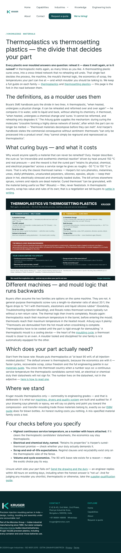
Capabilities (42, 7)
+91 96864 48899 (57, 517)
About (27, 16)
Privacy (69, 547)
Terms (76, 547)
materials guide (15, 367)
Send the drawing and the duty (69, 469)
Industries (60, 7)
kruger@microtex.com (59, 522)
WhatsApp (72, 517)
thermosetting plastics (77, 84)
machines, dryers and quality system (57, 399)
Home (27, 7)
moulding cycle (85, 332)
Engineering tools (101, 7)
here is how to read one (35, 379)
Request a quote (59, 16)
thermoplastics (49, 84)
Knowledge (80, 7)
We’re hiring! (81, 16)
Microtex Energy (7, 528)
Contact (40, 16)
